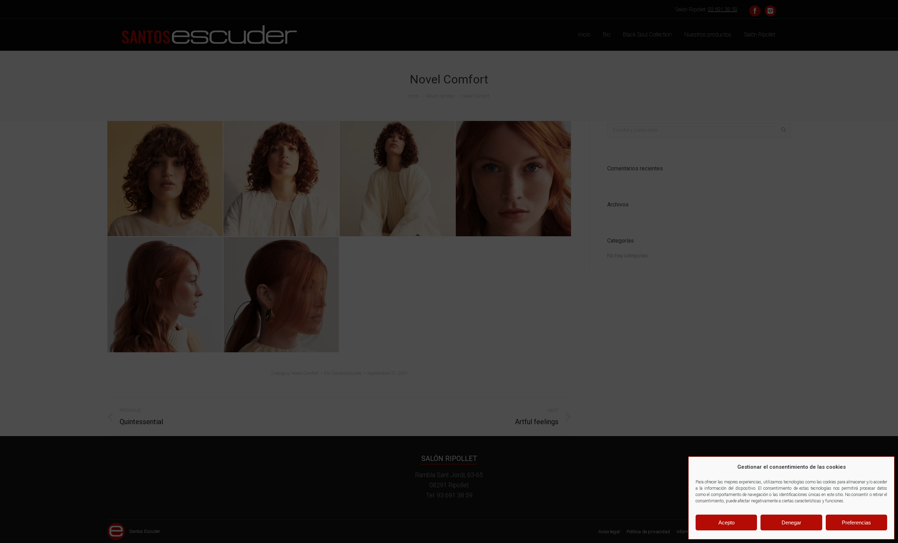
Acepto (726, 522)
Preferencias (856, 522)
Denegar (791, 522)
